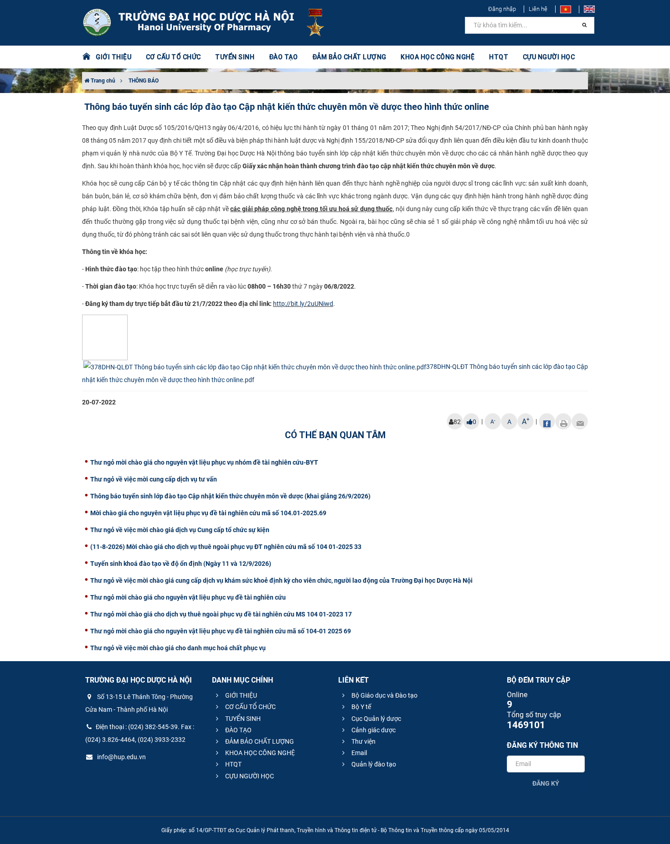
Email (358, 752)
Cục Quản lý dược (375, 718)
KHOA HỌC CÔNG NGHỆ (259, 752)
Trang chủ (102, 81)
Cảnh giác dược (373, 730)
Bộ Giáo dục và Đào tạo (383, 695)
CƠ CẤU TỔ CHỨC (250, 706)
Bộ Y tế (360, 706)
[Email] (580, 421)
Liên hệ (538, 8)
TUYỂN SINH (234, 57)
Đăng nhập (502, 8)
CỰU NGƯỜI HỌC (249, 776)
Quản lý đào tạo (373, 764)
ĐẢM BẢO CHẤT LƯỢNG (259, 741)
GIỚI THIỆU (240, 695)
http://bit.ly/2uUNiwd (303, 303)
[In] (563, 421)
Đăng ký (545, 783)
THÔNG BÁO (144, 81)
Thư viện (363, 741)
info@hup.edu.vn (121, 757)
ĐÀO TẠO (238, 730)
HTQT (233, 764)
